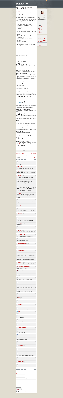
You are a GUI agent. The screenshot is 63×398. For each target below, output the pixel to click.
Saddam (19, 238)
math (44, 38)
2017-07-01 (27, 327)
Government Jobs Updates (22, 327)
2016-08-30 (23, 213)
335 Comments (35, 150)
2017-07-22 (23, 338)
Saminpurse (20, 186)
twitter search (20, 338)
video (41, 41)
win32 (42, 41)
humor (40, 38)
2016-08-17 (22, 171)
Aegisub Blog (40, 45)
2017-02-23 (25, 290)
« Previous (18, 159)
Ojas (19, 297)
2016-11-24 (28, 243)
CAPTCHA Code (17, 391)
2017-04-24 (21, 311)
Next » (35, 159)
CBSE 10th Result (20, 290)
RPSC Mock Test (20, 345)
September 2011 (40, 29)
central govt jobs (20, 205)
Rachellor (19, 171)
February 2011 (40, 31)
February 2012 (40, 28)
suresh (19, 258)
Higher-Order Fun (22, 3)
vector (38, 41)
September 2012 (40, 26)
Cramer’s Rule (20, 143)
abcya (19, 311)
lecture (41, 38)
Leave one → (34, 157)
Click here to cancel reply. (18, 373)
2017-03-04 (21, 297)
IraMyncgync (20, 208)
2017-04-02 (23, 304)
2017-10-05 (24, 361)
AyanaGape (19, 175)
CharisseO (19, 180)
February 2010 (40, 32)
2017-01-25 (22, 258)
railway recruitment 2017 (21, 250)
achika (19, 341)
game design (42, 37)
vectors (40, 41)
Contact (25, 0)
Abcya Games (20, 304)
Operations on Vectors (20, 11)
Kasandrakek (20, 230)
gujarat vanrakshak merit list (22, 243)
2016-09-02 (24, 223)
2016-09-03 (23, 230)
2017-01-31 (30, 266)
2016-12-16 (26, 250)
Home (16, 0)
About (19, 0)
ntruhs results (20, 262)
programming (26, 150)
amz (17, 150)
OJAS (19, 293)
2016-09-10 (27, 234)
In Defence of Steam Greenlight (33, 153)
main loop (43, 38)
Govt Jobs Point (20, 361)
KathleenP (19, 193)
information (24, 298)
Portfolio (28, 0)
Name (26, 375)
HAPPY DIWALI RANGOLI (21, 234)
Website (26, 378)
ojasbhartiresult (20, 274)
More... (38, 22)
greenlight (39, 38)
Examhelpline (20, 213)
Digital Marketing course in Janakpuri (23, 266)
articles (22, 150)
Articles (22, 0)
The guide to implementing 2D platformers (20, 153)
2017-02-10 (24, 274)
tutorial (27, 150)
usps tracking (20, 315)
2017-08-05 (24, 345)
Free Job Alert (20, 223)
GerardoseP (20, 166)
